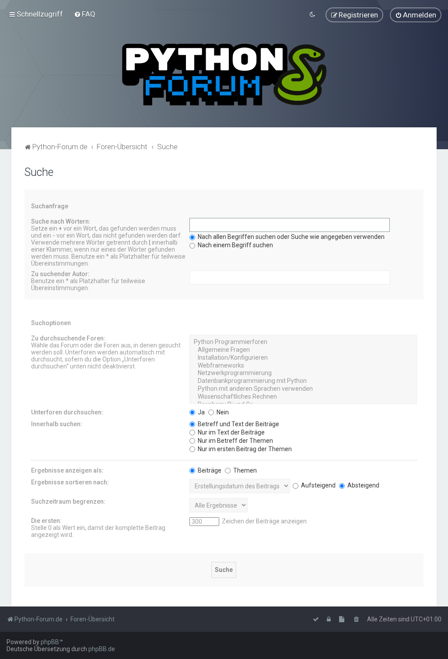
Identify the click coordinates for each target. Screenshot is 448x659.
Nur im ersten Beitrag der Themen (244, 448)
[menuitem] (85, 14)
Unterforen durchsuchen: (67, 412)
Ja (200, 412)
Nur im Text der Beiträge (230, 432)
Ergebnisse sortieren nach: (70, 482)
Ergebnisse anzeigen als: (67, 470)
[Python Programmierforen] (303, 342)
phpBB (50, 641)
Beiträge (208, 470)
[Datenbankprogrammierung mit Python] (303, 381)
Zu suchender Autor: (60, 273)
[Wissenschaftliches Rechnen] (303, 397)
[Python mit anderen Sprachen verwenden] (303, 389)
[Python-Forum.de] (224, 74)
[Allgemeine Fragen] (303, 350)
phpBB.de (101, 648)
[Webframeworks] (303, 366)
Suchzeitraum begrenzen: (68, 501)
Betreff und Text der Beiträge (237, 424)
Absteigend (362, 485)
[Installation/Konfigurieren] (303, 358)
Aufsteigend (318, 485)
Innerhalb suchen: (56, 424)
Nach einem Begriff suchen (234, 245)
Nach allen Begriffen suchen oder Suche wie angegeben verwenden (290, 236)
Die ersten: (46, 520)
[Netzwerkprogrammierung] (303, 373)
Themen (244, 470)
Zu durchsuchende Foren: (68, 338)
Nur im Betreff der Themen (234, 440)
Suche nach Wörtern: (61, 221)
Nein (222, 412)
